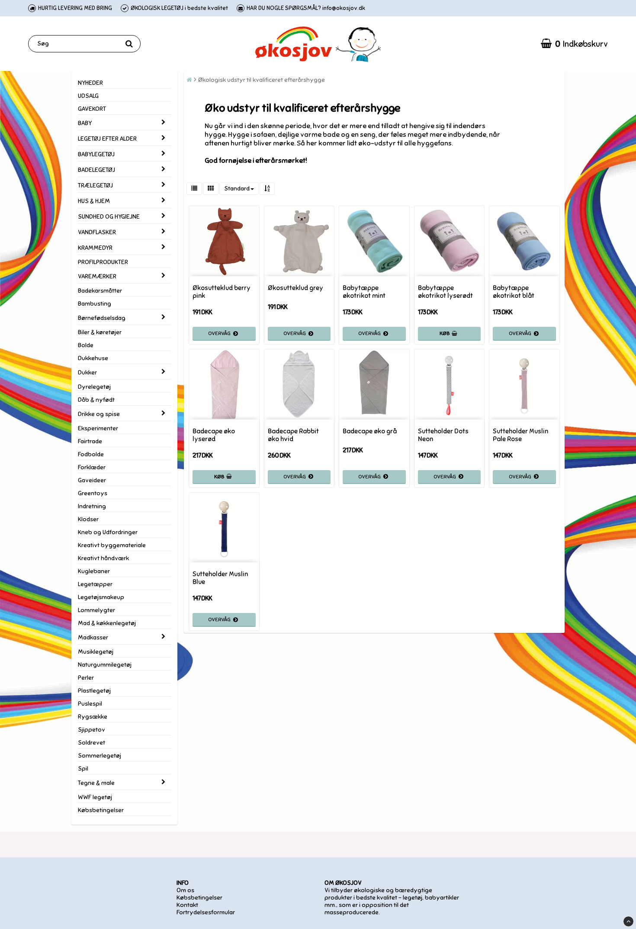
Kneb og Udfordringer (108, 532)
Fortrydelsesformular (206, 912)
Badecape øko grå (370, 431)
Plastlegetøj (94, 690)
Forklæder (92, 467)
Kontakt (187, 905)
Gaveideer (92, 480)
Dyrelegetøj (94, 386)
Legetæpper (95, 584)
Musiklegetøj (95, 651)
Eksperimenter (98, 428)
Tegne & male (96, 783)
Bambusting (94, 303)
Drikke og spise (99, 414)
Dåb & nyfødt (96, 399)
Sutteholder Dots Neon (443, 435)
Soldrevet (91, 742)
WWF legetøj (95, 797)
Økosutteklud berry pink (222, 292)
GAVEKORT (92, 109)
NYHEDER (90, 83)
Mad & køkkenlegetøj (107, 623)
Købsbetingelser (101, 810)
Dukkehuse (93, 358)
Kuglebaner (94, 571)
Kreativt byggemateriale (112, 545)
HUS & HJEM (94, 201)
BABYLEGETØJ (96, 154)
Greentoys (92, 493)
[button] (574, 44)
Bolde (85, 345)
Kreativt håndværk (103, 558)
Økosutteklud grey (295, 288)
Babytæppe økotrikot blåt (513, 292)
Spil (83, 768)
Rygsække (92, 716)
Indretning (92, 506)
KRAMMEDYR (95, 248)
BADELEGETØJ (96, 170)
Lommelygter (96, 610)
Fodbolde (91, 454)
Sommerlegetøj (99, 755)
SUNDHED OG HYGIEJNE (109, 216)
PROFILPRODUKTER (103, 262)
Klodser (88, 519)
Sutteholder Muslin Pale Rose (520, 435)
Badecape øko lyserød (214, 435)
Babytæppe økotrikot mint (364, 292)
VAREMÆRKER (97, 276)
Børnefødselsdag (101, 318)
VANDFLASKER (97, 232)
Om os (185, 890)
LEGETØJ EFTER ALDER (107, 138)
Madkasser (93, 637)
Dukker (87, 372)
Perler (86, 677)
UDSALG (88, 96)
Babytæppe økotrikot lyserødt (445, 292)
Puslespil (90, 703)
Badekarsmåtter (100, 290)
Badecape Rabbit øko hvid (293, 435)
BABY (85, 123)
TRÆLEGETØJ (95, 185)
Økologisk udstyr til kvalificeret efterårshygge (261, 80)
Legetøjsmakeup (101, 597)
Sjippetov (91, 729)
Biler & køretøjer (100, 332)
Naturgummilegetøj (105, 664)
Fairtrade (90, 441)
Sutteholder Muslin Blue (220, 578)
